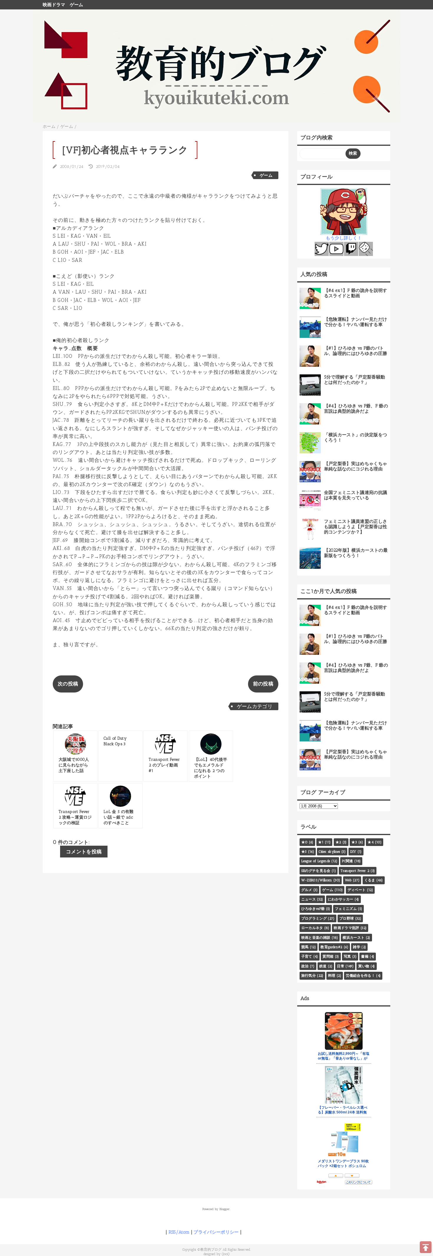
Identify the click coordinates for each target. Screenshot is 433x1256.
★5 (304, 852)
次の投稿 (68, 684)
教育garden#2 (331, 947)
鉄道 (323, 966)
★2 (338, 842)
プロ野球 (346, 918)
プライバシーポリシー (216, 1232)
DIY (353, 852)
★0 (304, 842)
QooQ (225, 1254)
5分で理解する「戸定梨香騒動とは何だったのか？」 (354, 379)
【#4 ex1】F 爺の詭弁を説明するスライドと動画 (355, 293)
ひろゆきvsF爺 (313, 909)
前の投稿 (263, 684)
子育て (306, 956)
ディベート (357, 890)
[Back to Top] (426, 1247)
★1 (321, 842)
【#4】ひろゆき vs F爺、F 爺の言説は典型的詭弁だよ (356, 408)
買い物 (363, 966)
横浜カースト (353, 938)
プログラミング (314, 918)
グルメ (306, 890)
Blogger (224, 1209)
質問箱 (328, 956)
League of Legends (315, 861)
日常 (340, 966)
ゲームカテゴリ (254, 706)
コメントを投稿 (84, 852)
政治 (305, 966)
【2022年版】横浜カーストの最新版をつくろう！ (356, 553)
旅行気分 (308, 976)
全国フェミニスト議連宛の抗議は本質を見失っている (355, 495)
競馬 (305, 947)
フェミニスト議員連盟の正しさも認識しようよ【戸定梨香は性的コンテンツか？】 (355, 527)
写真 (347, 956)
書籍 (364, 956)
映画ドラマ (54, 4)
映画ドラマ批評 (346, 928)
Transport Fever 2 (355, 871)
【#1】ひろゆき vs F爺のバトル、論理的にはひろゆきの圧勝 (355, 351)
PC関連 (347, 861)
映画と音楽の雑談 (315, 938)
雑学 (356, 947)
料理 (332, 976)
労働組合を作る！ (360, 976)
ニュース (308, 899)
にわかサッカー (340, 899)
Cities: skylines (329, 852)
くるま (369, 880)
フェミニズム (346, 909)
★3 (354, 842)
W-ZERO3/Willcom (316, 880)
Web (348, 880)
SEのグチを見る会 (315, 871)
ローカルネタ (312, 928)
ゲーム (76, 4)
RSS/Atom (179, 1232)
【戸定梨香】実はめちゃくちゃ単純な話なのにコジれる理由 (355, 466)
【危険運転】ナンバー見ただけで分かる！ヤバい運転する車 (355, 322)
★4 (370, 842)
